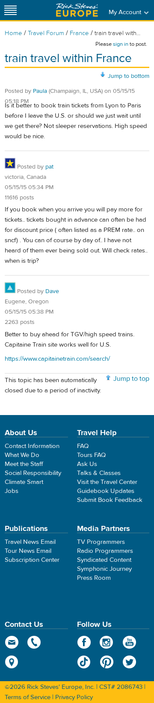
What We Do (22, 455)
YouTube (129, 642)
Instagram (107, 642)
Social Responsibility (33, 473)
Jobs (11, 491)
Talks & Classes (99, 473)
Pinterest (107, 662)
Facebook (84, 642)
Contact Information (32, 446)
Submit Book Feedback (109, 500)
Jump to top (131, 378)
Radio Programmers (105, 551)
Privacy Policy (74, 697)
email (12, 642)
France (79, 33)
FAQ (83, 446)
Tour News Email (28, 551)
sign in (120, 44)
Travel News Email (30, 542)
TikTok (84, 662)
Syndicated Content (104, 560)
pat (49, 167)
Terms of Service (27, 697)
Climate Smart (24, 482)
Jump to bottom (128, 76)
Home (13, 33)
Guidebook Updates (105, 491)
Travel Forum (46, 33)
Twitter (129, 662)
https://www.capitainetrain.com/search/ (57, 359)
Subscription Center (32, 560)
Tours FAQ (91, 455)
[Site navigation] (10, 10)
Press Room (94, 578)
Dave (52, 291)
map (12, 662)
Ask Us (87, 464)
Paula (40, 91)
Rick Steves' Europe (77, 10)
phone (34, 642)
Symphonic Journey (104, 569)
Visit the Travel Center (107, 482)
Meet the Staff (24, 464)
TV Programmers (101, 542)
